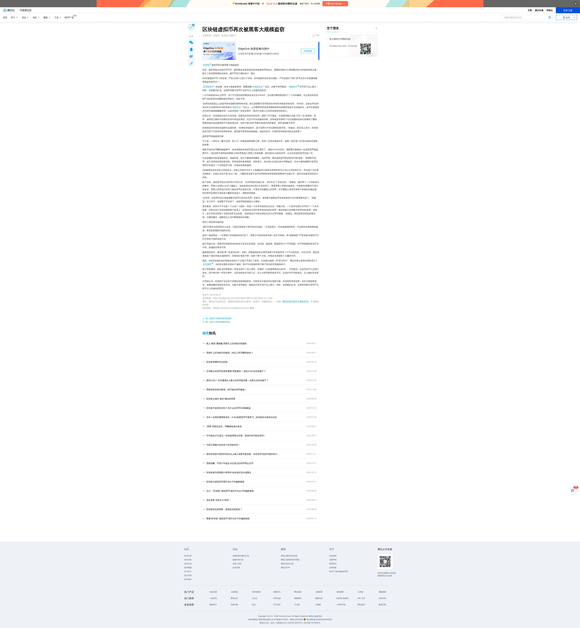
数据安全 (213, 604)
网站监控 (361, 604)
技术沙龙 (188, 563)
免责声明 (333, 559)
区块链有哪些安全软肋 (216, 361)
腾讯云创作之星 (287, 563)
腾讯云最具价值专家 (289, 555)
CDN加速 (277, 598)
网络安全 (236, 107)
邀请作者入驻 (238, 559)
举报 (317, 35)
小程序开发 (341, 604)
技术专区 (188, 579)
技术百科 (188, 575)
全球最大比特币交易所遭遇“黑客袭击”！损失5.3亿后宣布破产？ (236, 371)
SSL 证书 (361, 598)
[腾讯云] (9, 10)
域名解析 (340, 591)
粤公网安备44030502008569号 (319, 619)
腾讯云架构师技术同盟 (290, 559)
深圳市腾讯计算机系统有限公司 (260, 619)
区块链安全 (257, 86)
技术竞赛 (236, 567)
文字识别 (276, 604)
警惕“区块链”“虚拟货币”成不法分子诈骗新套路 (228, 518)
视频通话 (297, 598)
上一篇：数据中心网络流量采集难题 (216, 318)
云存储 (360, 591)
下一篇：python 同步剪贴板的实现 (216, 321)
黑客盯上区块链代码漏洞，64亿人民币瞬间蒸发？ (229, 352)
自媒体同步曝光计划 (241, 555)
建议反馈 (539, 10)
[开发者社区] (25, 10)
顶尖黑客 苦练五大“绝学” (218, 499)
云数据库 (319, 591)
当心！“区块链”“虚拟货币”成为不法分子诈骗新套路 (230, 490)
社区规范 (333, 555)
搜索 (549, 17)
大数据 (318, 604)
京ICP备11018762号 (311, 622)
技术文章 (188, 555)
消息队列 (276, 591)
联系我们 (333, 563)
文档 (530, 10)
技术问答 (188, 559)
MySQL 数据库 (342, 598)
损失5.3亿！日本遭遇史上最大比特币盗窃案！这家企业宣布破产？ (237, 380)
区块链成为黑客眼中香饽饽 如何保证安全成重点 (228, 472)
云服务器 (234, 591)
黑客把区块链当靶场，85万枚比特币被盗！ (226, 389)
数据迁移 (382, 604)
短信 (254, 604)
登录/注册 (567, 10)
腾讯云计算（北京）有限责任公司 (273, 622)
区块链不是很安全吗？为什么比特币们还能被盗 (228, 407)
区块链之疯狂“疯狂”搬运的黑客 (220, 398)
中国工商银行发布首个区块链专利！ (223, 444)
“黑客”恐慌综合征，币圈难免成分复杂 (224, 426)
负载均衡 (234, 604)
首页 (5, 17)
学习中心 (188, 571)
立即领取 (308, 50)
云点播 (297, 604)
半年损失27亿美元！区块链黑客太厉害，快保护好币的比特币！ (236, 435)
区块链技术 (208, 86)
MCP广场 (69, 17)
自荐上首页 (237, 563)
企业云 (254, 598)
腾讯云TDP (285, 567)
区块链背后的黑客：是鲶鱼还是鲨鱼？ (224, 509)
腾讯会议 (234, 598)
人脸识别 (213, 598)
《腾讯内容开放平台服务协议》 (295, 301)
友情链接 (333, 567)
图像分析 (319, 598)
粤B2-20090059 (297, 619)
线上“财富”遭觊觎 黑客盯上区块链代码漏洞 (226, 343)
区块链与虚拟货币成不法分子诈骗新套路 (225, 481)
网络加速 (297, 591)
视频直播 (382, 591)
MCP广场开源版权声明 (338, 571)
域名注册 (213, 591)
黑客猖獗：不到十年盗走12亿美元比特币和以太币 (229, 463)
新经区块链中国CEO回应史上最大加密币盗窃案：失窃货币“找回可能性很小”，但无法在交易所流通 (244, 453)
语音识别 (382, 598)
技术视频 (188, 567)
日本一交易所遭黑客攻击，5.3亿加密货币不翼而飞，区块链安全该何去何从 (241, 417)
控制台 (549, 10)
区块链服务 (256, 591)
